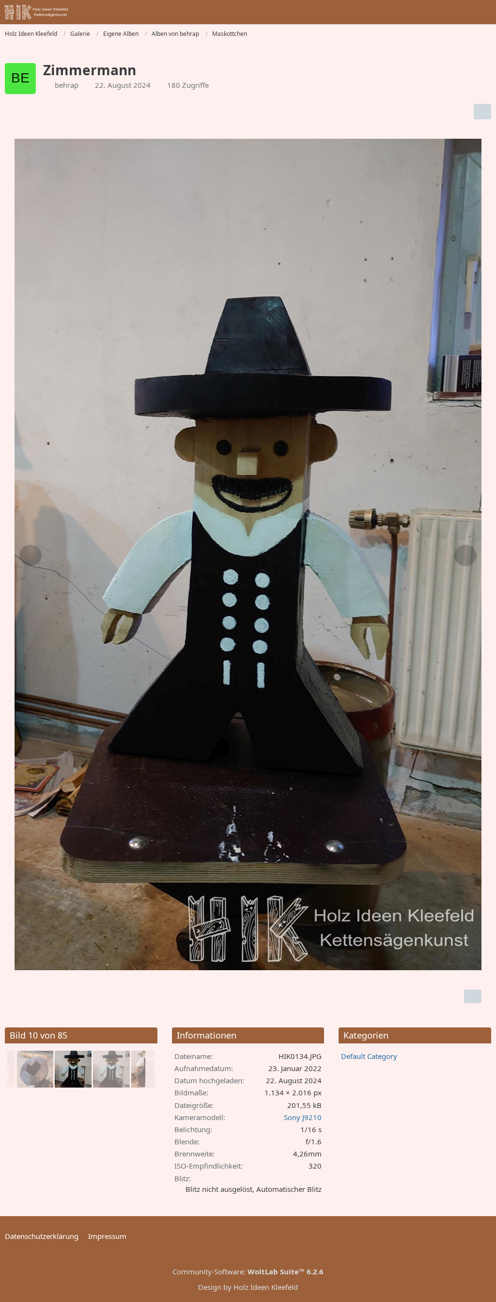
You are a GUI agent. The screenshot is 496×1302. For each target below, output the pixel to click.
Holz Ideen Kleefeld (265, 1287)
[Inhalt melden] (472, 996)
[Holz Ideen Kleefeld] (36, 12)
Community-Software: (248, 1271)
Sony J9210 (303, 1117)
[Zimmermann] (34, 1069)
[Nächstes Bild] (465, 555)
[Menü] (483, 12)
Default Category (369, 1056)
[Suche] (435, 12)
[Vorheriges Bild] (30, 555)
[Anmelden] (459, 12)
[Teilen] (482, 111)
